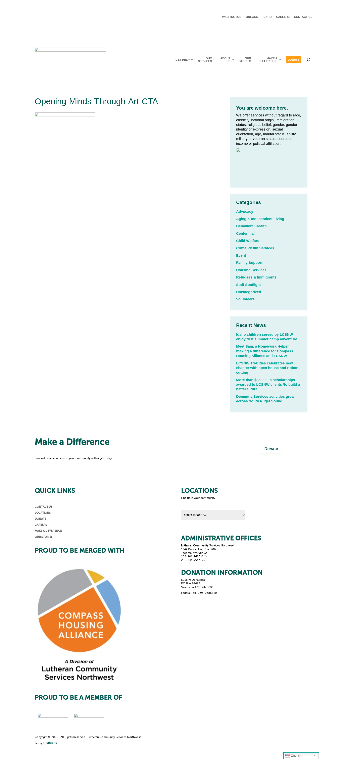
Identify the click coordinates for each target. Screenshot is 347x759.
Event (241, 255)
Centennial (245, 234)
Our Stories (245, 60)
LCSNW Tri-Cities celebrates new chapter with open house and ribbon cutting (267, 368)
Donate (293, 59)
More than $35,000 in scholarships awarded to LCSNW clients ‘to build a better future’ (268, 384)
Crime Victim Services (255, 248)
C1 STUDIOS (50, 743)
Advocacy (244, 212)
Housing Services (251, 270)
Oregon (252, 16)
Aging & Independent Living (260, 219)
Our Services (205, 60)
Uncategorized (248, 292)
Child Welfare (247, 241)
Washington (231, 16)
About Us (225, 60)
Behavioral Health (251, 226)
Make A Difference (268, 60)
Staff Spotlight (248, 285)
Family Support (249, 263)
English (296, 755)
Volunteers (245, 299)
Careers (283, 16)
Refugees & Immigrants (256, 277)
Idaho (267, 16)
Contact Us (303, 16)
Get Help (183, 59)
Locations (43, 512)
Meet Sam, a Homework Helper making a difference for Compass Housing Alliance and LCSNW (264, 351)
